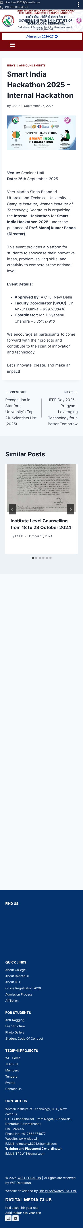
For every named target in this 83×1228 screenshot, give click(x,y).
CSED (16, 106)
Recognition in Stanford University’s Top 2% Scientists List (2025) (21, 408)
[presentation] (41, 488)
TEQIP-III (11, 1064)
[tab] (33, 558)
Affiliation (12, 1000)
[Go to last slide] (12, 509)
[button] (78, 4)
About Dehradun (17, 976)
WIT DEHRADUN (29, 1178)
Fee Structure (15, 1026)
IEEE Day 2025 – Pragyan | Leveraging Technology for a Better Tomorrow (63, 408)
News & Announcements (26, 65)
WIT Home (12, 1058)
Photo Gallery (15, 1032)
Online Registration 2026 (23, 988)
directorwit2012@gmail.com (36, 1143)
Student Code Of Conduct (24, 1038)
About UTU (13, 982)
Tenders (11, 1076)
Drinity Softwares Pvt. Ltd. (58, 1191)
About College (15, 970)
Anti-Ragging (14, 1020)
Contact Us (13, 1089)
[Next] (70, 509)
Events (10, 1082)
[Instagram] (8, 1218)
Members (12, 1070)
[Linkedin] (15, 1218)
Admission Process (18, 994)
